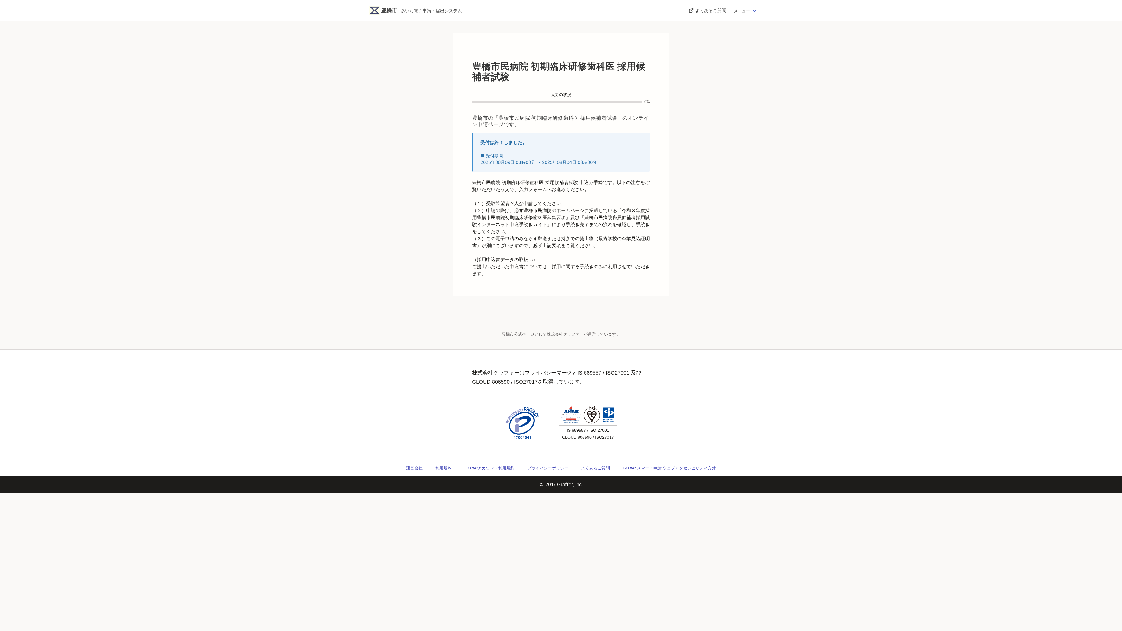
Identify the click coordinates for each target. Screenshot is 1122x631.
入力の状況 (561, 95)
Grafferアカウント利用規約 (490, 468)
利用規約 (443, 468)
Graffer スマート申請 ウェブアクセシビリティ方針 (669, 468)
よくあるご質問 (595, 468)
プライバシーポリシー (547, 468)
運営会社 (414, 468)
